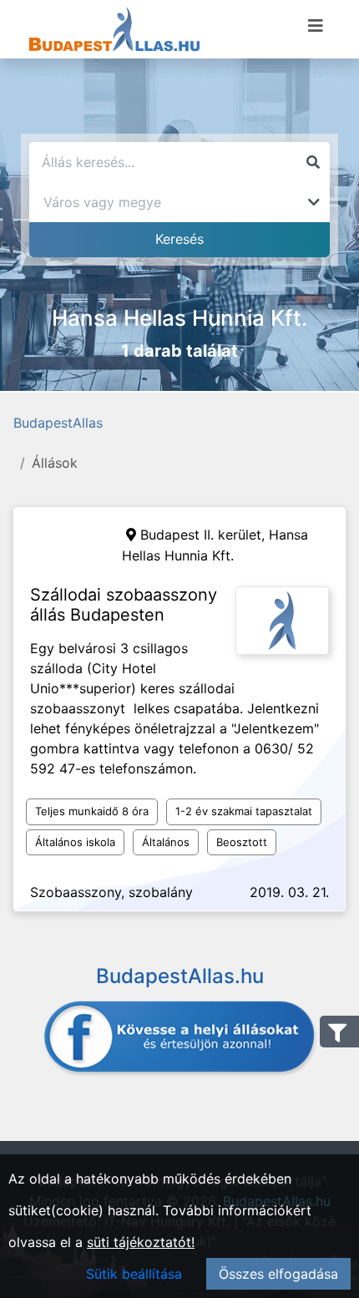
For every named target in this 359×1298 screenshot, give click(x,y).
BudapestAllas (58, 422)
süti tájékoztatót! (141, 1242)
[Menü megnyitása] (315, 26)
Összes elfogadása (278, 1273)
